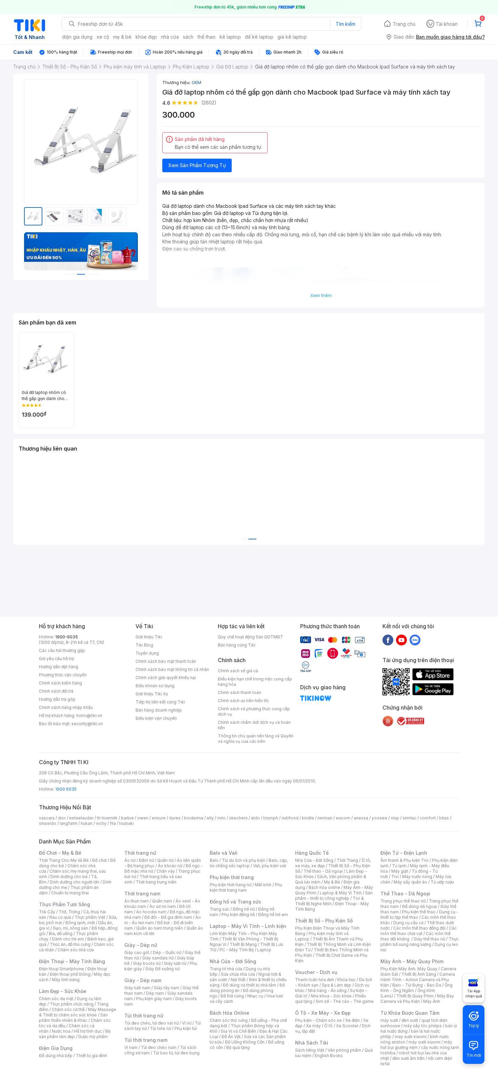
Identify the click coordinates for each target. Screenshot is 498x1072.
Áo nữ (130, 860)
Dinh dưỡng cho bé (69, 876)
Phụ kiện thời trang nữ (230, 884)
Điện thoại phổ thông (70, 974)
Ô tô (328, 1025)
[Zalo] (415, 639)
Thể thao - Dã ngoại (323, 871)
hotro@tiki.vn (89, 715)
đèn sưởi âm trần (408, 1058)
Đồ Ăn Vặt (231, 1036)
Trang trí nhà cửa (226, 968)
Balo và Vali (223, 853)
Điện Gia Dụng (55, 1048)
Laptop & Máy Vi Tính (341, 892)
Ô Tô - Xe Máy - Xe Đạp (323, 1013)
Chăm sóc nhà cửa (76, 949)
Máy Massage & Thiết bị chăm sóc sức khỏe (77, 1012)
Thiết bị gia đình (91, 1055)
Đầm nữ (146, 860)
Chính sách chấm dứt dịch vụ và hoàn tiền (254, 725)
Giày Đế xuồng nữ (162, 968)
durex (175, 817)
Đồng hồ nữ (244, 909)
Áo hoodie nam (151, 911)
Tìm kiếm (345, 24)
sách (188, 37)
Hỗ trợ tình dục (88, 1031)
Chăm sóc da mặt (56, 998)
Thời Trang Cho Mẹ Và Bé (64, 860)
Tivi (395, 876)
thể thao (206, 37)
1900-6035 (66, 636)
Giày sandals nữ (157, 957)
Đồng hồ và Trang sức (235, 902)
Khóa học (346, 979)
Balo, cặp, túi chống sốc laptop (249, 863)
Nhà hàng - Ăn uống (327, 990)
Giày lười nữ (175, 963)
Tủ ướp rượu (442, 882)
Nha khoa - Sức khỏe (331, 995)
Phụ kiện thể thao (419, 911)
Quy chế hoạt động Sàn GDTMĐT (250, 636)
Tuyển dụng (147, 653)
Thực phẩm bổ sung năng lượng (419, 941)
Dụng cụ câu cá (408, 922)
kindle (308, 817)
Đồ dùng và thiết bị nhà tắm (249, 985)
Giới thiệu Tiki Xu (152, 693)
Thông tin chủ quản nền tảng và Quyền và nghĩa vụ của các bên (255, 738)
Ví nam (131, 1047)
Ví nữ (186, 1023)
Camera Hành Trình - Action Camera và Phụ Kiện (417, 980)
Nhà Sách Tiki (311, 1043)
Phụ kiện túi (185, 1028)
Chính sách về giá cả (238, 670)
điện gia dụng (77, 37)
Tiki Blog (144, 645)
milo (221, 817)
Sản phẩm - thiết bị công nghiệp (334, 895)
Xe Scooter (347, 1025)
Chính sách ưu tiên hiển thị (243, 700)
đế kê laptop (259, 37)
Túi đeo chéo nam (159, 1047)
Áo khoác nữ (170, 865)
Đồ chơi (99, 860)
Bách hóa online (324, 887)
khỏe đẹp (146, 37)
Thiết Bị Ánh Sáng (418, 974)
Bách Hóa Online (229, 1013)
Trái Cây (47, 911)
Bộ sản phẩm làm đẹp (74, 1034)
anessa (361, 817)
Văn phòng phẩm (344, 1050)
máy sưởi (389, 1020)
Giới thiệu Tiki (149, 636)
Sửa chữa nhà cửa (238, 974)
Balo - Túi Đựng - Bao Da (416, 985)
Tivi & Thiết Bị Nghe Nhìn (329, 901)
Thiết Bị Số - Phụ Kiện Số (324, 921)
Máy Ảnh (431, 1001)
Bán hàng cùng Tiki (236, 645)
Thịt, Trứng (69, 911)
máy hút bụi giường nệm (416, 1044)
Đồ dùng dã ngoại (419, 906)
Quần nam (162, 901)
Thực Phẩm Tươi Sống (64, 904)
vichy (101, 823)
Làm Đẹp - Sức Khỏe (62, 991)
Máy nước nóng (417, 876)
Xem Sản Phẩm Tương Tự (197, 165)
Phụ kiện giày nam (154, 998)
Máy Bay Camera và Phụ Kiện (417, 998)
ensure (159, 817)
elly (210, 817)
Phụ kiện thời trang (232, 877)
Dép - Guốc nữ (167, 952)
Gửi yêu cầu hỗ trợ (56, 658)
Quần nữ (165, 860)
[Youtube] (401, 639)
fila (113, 823)
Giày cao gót (136, 952)
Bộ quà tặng (238, 1047)
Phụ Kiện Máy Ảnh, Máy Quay (408, 968)
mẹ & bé (122, 37)
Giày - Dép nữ (140, 945)
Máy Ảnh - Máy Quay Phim (411, 961)
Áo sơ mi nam (162, 906)
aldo (255, 817)
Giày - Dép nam (142, 980)
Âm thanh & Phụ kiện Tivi (404, 860)
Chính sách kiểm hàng (60, 683)
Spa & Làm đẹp (336, 985)
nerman (324, 817)
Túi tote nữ (160, 1028)
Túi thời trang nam (145, 1040)
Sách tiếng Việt (309, 1050)
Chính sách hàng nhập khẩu (66, 707)
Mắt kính (263, 884)
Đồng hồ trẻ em (273, 914)
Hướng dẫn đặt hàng (58, 666)
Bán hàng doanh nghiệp (159, 710)
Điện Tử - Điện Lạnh (403, 853)
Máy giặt (399, 871)
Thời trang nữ (140, 853)
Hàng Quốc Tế (312, 853)
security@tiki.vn (87, 723)
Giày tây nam (166, 987)
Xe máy (313, 1025)
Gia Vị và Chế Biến (238, 1031)
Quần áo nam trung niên (159, 928)
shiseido (47, 823)
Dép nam (155, 993)
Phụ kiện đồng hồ (238, 914)
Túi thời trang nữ (143, 1015)
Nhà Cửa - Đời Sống (233, 961)
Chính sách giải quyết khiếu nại (166, 677)
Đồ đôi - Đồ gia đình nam (168, 917)
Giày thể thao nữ (429, 938)
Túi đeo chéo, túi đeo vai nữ (151, 1023)
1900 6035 (66, 789)
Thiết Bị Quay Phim (415, 995)
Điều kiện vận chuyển (156, 718)
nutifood (290, 817)
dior (62, 817)
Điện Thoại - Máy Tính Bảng (72, 961)
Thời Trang (347, 860)
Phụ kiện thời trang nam (246, 887)
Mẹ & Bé (332, 882)
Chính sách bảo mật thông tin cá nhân (172, 669)
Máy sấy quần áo (410, 882)
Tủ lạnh (399, 865)
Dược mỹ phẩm (93, 1036)
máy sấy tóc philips (422, 1025)
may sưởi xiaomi (411, 1036)
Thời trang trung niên (156, 882)
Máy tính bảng (66, 979)
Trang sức (219, 909)
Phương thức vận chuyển (63, 674)
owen (142, 817)
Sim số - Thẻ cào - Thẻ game (345, 1001)
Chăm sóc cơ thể (68, 1009)
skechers (238, 817)
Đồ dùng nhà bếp (55, 1055)
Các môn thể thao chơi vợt (418, 931)
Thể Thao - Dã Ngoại (405, 893)
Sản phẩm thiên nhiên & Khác (73, 1017)
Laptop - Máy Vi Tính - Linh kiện (248, 926)
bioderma (193, 817)
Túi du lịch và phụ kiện (243, 860)
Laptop (264, 949)
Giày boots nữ (147, 963)
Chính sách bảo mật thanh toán (166, 661)
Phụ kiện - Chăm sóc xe (318, 1020)
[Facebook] (387, 639)
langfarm (68, 823)
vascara (47, 817)
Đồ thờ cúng (232, 995)
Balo (214, 860)
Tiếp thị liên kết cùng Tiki (160, 701)
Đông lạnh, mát (80, 922)
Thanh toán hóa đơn (314, 979)
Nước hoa (61, 1031)
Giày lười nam (137, 987)
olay (395, 817)
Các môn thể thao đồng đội (419, 928)
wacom (343, 817)
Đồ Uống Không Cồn (245, 1042)
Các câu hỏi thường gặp (62, 650)
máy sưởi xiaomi (424, 1042)
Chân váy (166, 871)
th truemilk (107, 817)
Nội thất (238, 979)
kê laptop (230, 37)
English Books (329, 1055)
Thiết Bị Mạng (243, 944)
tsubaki (126, 823)
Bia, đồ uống (60, 933)
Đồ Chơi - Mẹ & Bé (60, 853)
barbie (127, 817)
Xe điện (352, 1020)
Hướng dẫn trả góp (57, 699)
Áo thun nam (136, 901)
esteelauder (81, 817)
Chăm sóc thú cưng (229, 1020)
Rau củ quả (60, 917)
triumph (270, 817)
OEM (196, 82)
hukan (86, 823)
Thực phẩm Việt (90, 917)
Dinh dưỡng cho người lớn (74, 882)
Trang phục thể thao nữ (403, 901)
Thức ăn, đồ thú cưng (70, 944)
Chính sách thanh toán (239, 692)
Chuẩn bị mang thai (70, 892)
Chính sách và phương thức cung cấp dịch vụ (254, 711)
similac (409, 817)
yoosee (379, 817)
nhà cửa (170, 37)
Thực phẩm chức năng (72, 1004)
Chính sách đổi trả (56, 691)
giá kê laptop (292, 37)
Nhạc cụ (255, 995)
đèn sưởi (409, 1020)
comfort (428, 817)
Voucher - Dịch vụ (316, 972)
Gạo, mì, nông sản (70, 928)
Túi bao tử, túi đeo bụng (176, 1052)
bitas (444, 817)
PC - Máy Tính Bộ (237, 949)
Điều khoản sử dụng (155, 685)
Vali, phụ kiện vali (269, 865)
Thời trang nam (142, 893)
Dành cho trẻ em (68, 938)
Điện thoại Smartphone (61, 968)
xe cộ (103, 37)
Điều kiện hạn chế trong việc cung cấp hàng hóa (255, 681)
